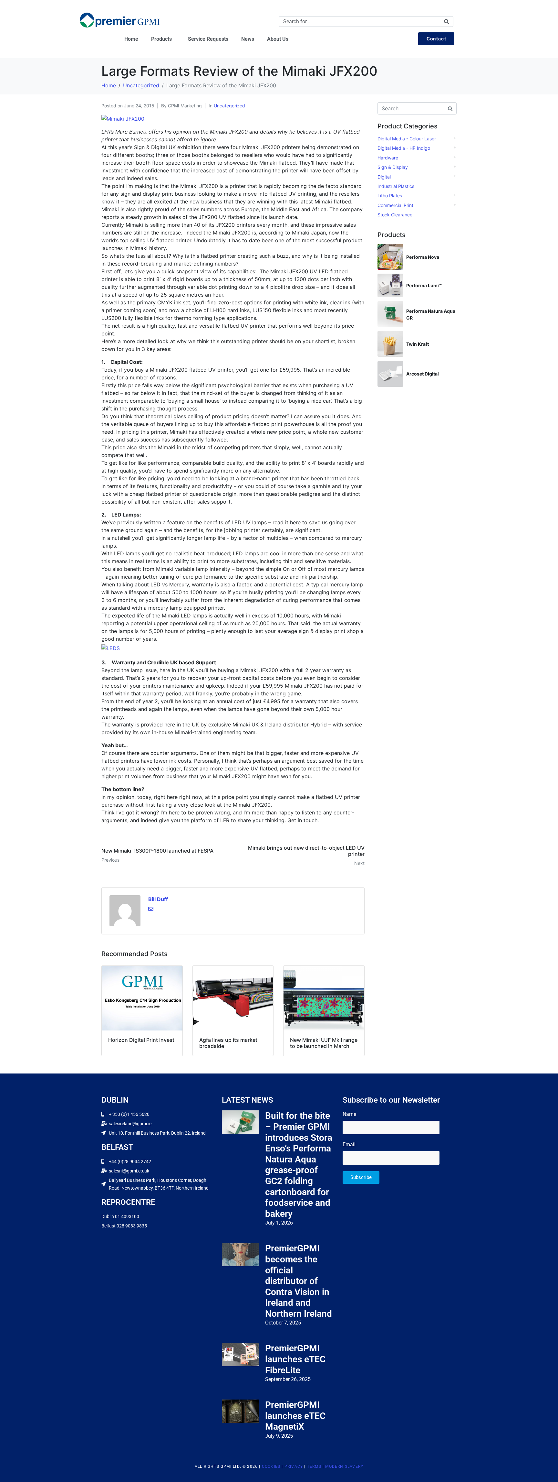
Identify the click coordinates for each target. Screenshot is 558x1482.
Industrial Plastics (395, 186)
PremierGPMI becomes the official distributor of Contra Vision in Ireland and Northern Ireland (298, 1281)
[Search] (446, 21)
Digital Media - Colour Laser (406, 138)
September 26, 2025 (288, 1379)
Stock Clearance (394, 214)
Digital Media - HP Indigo (403, 148)
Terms (314, 1466)
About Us (277, 39)
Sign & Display (392, 167)
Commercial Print (395, 205)
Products (161, 39)
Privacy (293, 1466)
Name (349, 1114)
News (247, 39)
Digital (384, 177)
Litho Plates (389, 195)
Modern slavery (344, 1466)
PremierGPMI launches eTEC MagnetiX (295, 1416)
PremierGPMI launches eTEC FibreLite (295, 1359)
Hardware (387, 157)
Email (349, 1144)
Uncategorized (229, 105)
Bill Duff (158, 899)
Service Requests (208, 39)
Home (131, 39)
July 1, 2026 (279, 1223)
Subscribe (361, 1177)
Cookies (271, 1466)
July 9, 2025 (279, 1436)
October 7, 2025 (283, 1323)
